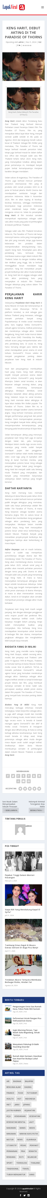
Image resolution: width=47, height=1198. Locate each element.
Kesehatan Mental (16, 1122)
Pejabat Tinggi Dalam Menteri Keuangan (19, 876)
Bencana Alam (14, 1087)
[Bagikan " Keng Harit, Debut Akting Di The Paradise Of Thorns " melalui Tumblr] (23, 776)
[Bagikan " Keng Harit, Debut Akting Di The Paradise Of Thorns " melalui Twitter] (13, 776)
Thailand (35, 1163)
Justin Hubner (14, 1110)
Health (10, 1098)
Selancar (32, 1157)
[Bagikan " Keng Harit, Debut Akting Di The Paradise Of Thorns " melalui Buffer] (39, 776)
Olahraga (31, 1139)
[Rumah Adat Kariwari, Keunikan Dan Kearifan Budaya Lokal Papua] (8, 1058)
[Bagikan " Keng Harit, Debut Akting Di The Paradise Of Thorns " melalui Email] (23, 781)
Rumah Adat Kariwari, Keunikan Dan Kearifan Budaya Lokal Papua (27, 1058)
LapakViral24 (27, 1188)
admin (21, 42)
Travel (25, 1168)
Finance (10, 1093)
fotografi (32, 1093)
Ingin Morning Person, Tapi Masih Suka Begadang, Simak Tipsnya (26, 1032)
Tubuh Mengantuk (16, 1174)
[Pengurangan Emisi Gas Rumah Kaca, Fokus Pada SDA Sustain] (8, 1008)
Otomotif (12, 1145)
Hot (39, 42)
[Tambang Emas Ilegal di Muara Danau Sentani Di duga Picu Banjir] (23, 930)
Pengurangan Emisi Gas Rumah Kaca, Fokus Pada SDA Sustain (27, 1007)
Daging (27, 1087)
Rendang (11, 1157)
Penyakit (34, 1145)
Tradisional (13, 1168)
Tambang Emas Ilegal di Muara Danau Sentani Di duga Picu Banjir (21, 946)
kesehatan (34, 1116)
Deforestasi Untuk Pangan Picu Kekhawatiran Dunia (27, 1019)
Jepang (26, 1104)
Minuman (11, 1133)
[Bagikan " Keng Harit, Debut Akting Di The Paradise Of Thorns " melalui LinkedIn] (34, 776)
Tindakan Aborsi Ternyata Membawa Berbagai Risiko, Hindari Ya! (23, 981)
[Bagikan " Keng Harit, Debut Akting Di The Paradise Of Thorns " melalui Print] (28, 781)
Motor (10, 1139)
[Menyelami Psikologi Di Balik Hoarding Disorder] (8, 1046)
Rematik (33, 1151)
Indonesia (30, 1098)
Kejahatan (30, 1110)
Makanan (11, 1128)
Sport (10, 1163)
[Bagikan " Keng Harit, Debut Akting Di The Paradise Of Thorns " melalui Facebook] (7, 776)
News (26, 1063)
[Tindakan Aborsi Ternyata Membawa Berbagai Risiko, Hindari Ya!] (23, 965)
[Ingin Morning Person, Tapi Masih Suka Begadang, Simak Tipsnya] (8, 1032)
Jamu (17, 1104)
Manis (22, 1128)
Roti (21, 1157)
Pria (23, 1151)
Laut (31, 1122)
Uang (31, 1174)
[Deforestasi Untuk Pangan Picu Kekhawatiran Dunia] (8, 1020)
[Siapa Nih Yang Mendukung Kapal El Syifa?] (23, 895)
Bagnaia (17, 1081)
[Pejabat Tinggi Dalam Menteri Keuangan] (23, 861)
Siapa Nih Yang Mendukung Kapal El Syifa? (22, 910)
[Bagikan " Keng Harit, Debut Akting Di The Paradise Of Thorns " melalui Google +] (18, 776)
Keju (9, 1116)
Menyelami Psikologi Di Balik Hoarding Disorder (26, 1045)
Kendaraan (20, 1116)
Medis (32, 1128)
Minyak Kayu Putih (29, 1133)
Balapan (29, 1081)
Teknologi (21, 1163)
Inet (9, 1104)
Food (26, 1049)
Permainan (12, 1151)
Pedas (23, 1145)
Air (8, 1081)
